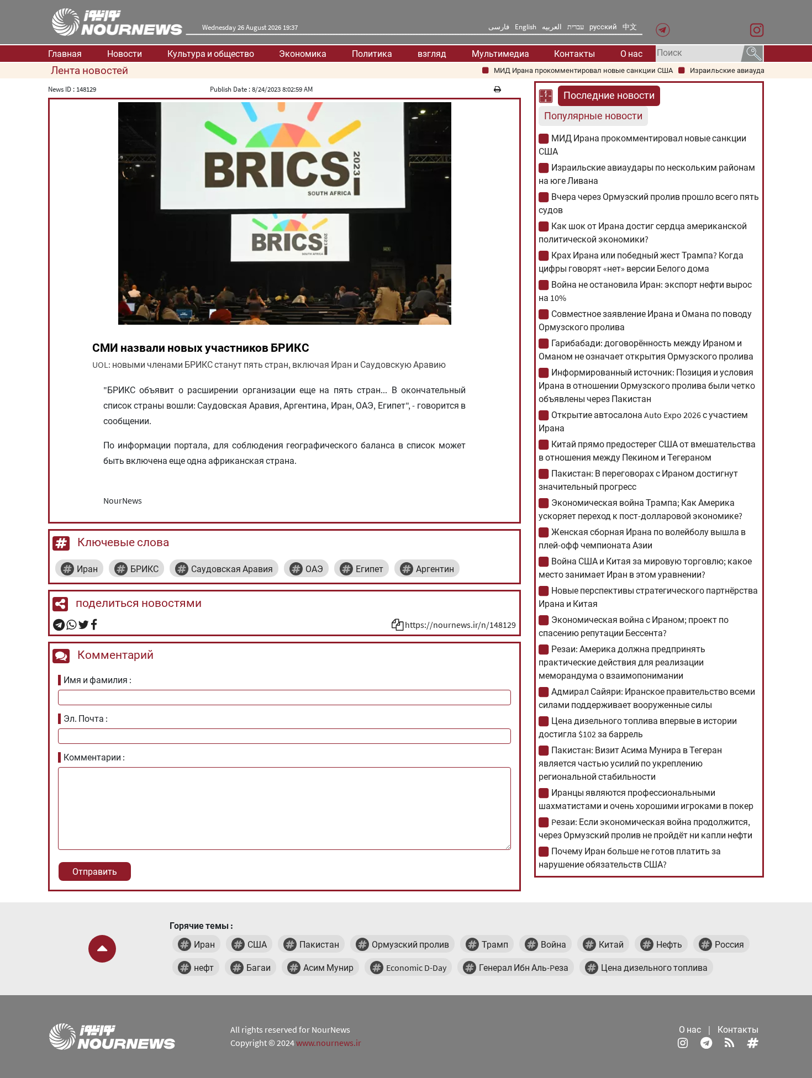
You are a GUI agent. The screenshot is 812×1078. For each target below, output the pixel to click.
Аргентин (435, 568)
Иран (87, 568)
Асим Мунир (328, 967)
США (257, 944)
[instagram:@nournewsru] (683, 1042)
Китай (611, 944)
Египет (369, 568)
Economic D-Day (416, 967)
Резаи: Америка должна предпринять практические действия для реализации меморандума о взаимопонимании (622, 662)
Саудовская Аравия (232, 568)
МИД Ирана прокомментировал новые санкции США (567, 70)
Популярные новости (593, 116)
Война (553, 944)
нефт (204, 967)
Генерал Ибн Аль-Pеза (523, 967)
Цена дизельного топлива (654, 967)
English (525, 26)
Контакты (574, 53)
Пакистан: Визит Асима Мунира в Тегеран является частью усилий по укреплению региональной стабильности (630, 763)
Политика (372, 53)
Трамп (495, 944)
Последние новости (609, 95)
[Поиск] (752, 52)
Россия (729, 944)
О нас (631, 53)
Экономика (302, 53)
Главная (65, 53)
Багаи (258, 967)
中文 (630, 26)
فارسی (498, 26)
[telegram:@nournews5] (706, 1042)
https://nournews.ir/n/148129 (460, 624)
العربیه (552, 26)
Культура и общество (210, 53)
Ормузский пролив (410, 944)
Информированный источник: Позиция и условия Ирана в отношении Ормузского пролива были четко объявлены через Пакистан (647, 385)
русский (603, 26)
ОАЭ (314, 568)
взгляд (432, 53)
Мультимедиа (500, 53)
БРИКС (144, 568)
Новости (124, 53)
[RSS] (729, 1042)
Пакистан (319, 944)
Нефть (669, 944)
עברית (575, 26)
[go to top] (102, 949)
